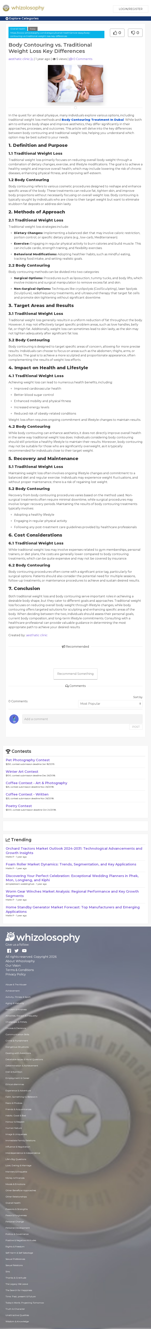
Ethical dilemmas (15, 1084)
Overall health (17, 28)
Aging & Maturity (15, 1003)
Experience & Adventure (18, 1090)
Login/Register (131, 9)
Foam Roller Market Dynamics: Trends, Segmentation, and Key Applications (71, 864)
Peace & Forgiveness (16, 1215)
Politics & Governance (17, 1234)
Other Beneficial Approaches (21, 1190)
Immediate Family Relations (20, 1140)
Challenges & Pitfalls (16, 1022)
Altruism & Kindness (16, 1009)
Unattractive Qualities (17, 1315)
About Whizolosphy (20, 961)
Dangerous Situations (17, 1046)
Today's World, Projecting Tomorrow (25, 1302)
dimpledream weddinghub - (21, 884)
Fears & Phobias (14, 1103)
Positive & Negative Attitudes (21, 1240)
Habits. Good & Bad (16, 1115)
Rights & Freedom (15, 1246)
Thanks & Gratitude (16, 1277)
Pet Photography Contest (28, 760)
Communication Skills (17, 1034)
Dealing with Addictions (18, 1053)
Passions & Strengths (17, 1209)
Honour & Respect (15, 1121)
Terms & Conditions (20, 970)
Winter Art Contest (22, 772)
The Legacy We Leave (17, 1284)
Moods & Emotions (15, 1184)
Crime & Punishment (17, 1040)
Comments (82, 59)
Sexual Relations (14, 1265)
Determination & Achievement (22, 1065)
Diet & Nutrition (14, 1071)
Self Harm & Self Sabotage (19, 1252)
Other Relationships (16, 1196)
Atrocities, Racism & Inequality (22, 1015)
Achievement (13, 990)
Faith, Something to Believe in (21, 1096)
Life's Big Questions (16, 1159)
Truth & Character (15, 1309)
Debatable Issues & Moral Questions (24, 1059)
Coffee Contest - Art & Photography (36, 783)
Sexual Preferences (15, 1259)
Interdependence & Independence (23, 1153)
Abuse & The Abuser (16, 984)
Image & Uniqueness (16, 1134)
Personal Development (18, 1227)
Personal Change (15, 1221)
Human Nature (14, 1128)
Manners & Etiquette (16, 1171)
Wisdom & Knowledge (17, 1321)
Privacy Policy (16, 974)
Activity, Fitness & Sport (18, 997)
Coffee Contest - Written (27, 794)
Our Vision (13, 965)
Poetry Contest (19, 806)
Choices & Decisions (16, 1028)
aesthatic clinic (19, 59)
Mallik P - (11, 856)
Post (136, 727)
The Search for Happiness (19, 1290)
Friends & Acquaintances (18, 1109)
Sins (8, 1271)
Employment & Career (17, 1078)
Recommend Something (75, 674)
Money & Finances (15, 1178)
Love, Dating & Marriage (18, 1165)
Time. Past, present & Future (21, 1296)
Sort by (138, 697)
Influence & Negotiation (18, 1146)
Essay (33, 28)
